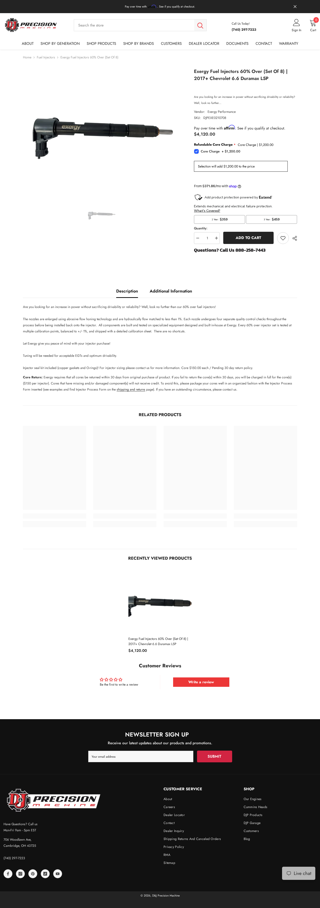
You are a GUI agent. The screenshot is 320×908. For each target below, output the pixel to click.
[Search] (140, 25)
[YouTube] (57, 873)
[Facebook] (8, 873)
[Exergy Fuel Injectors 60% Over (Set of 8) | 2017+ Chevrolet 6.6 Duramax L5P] (160, 601)
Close (295, 7)
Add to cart (248, 237)
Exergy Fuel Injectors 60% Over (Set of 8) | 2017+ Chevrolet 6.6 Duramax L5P (158, 641)
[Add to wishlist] (283, 238)
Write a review (201, 682)
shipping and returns (131, 389)
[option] (101, 127)
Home (27, 57)
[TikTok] (45, 873)
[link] (54, 516)
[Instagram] (20, 873)
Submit (214, 756)
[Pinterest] (32, 873)
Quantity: (200, 228)
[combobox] (134, 25)
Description (127, 291)
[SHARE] (293, 238)
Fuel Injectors (46, 57)
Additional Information (171, 291)
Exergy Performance (222, 111)
